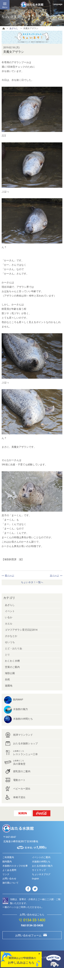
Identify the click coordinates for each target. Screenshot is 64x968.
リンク (5, 874)
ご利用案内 (8, 857)
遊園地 (8, 685)
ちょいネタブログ (41, 874)
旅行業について (10, 882)
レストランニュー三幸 (25, 753)
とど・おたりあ (13, 648)
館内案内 (7, 861)
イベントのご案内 (41, 857)
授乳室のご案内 (21, 771)
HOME (3, 28)
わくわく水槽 (12, 660)
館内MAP (18, 699)
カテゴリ (9, 597)
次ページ (54, 575)
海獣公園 (10, 673)
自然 (7, 679)
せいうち (10, 642)
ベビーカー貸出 (21, 788)
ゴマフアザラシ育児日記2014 (21, 629)
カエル (8, 623)
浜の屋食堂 (19, 762)
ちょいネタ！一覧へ (32, 582)
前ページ (9, 575)
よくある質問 (9, 870)
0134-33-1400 (34, 920)
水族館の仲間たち (23, 718)
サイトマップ (39, 870)
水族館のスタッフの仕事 (15, 865)
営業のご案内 (12, 667)
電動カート (19, 780)
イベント (10, 611)
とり (7, 654)
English (35, 878)
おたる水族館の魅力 (42, 865)
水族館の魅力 (20, 709)
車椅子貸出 (19, 797)
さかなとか (11, 636)
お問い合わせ (9, 878)
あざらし (14, 28)
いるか (8, 617)
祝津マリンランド (23, 734)
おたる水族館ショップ (25, 743)
